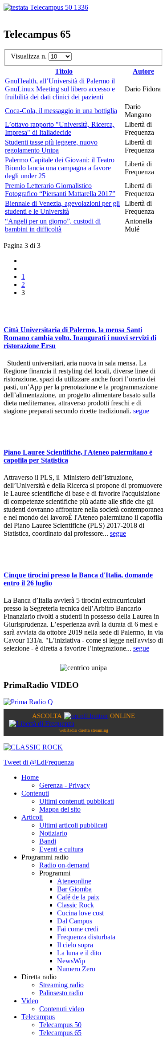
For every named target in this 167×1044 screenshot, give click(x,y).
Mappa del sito (60, 809)
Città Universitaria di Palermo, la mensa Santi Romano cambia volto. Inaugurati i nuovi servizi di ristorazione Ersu (80, 337)
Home (30, 777)
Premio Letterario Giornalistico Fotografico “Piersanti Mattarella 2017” (60, 189)
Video (29, 1001)
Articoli (32, 817)
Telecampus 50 (60, 1024)
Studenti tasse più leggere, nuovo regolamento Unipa (51, 146)
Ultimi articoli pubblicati (73, 825)
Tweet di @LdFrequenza (39, 762)
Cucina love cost (80, 913)
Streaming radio (61, 985)
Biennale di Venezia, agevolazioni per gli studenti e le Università (62, 207)
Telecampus (38, 1016)
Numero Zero (76, 969)
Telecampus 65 (60, 1032)
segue (141, 411)
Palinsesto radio (61, 993)
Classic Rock (75, 905)
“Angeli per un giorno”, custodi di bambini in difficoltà (53, 225)
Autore (143, 71)
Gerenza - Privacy (64, 785)
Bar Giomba (74, 889)
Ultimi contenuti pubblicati (76, 801)
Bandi (47, 841)
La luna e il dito (79, 953)
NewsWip (71, 961)
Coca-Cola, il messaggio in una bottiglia (61, 110)
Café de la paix (78, 897)
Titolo (64, 71)
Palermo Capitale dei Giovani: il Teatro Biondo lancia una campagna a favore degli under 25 (59, 168)
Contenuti (35, 793)
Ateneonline (74, 881)
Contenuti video (61, 1009)
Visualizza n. (30, 56)
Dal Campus (74, 921)
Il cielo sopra (75, 945)
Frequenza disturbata (86, 937)
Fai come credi (77, 929)
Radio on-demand (64, 865)
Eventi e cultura (61, 849)
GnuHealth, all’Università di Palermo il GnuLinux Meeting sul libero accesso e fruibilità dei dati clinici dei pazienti (60, 89)
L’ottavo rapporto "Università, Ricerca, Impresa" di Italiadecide (59, 128)
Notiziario (53, 833)
